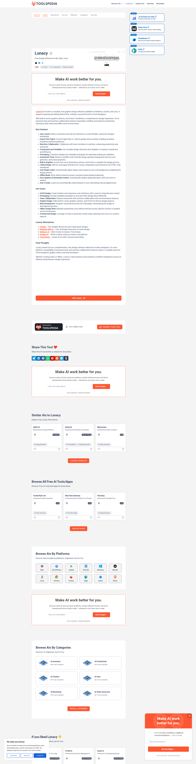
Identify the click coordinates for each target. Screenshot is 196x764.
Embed (45, 15)
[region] (26, 749)
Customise (13, 755)
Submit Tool (140, 4)
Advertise (150, 4)
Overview (37, 15)
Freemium (56, 434)
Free (37, 67)
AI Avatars (44, 67)
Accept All (40, 755)
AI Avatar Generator (104, 444)
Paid (121, 434)
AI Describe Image (71, 513)
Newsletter (160, 4)
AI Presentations (71, 444)
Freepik (43, 227)
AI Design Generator (40, 444)
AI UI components (55, 67)
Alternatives (55, 15)
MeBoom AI (44, 232)
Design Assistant (68, 67)
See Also (94, 15)
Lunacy (39, 112)
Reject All (27, 755)
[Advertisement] (79, 33)
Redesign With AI (47, 229)
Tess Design (45, 237)
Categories (84, 15)
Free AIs (64, 15)
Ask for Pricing (86, 434)
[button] (74, 327)
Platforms (74, 15)
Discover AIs (116, 4)
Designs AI (44, 234)
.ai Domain (129, 4)
